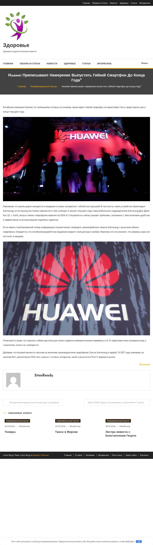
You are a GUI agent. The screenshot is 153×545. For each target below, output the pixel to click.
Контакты (144, 455)
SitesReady (43, 375)
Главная (86, 3)
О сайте (78, 455)
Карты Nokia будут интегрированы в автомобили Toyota (116, 402)
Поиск (144, 63)
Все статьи (117, 455)
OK (138, 541)
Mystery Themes (41, 455)
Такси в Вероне (66, 432)
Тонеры (10, 432)
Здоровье (124, 3)
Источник (145, 364)
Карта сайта (131, 455)
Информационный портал (17, 421)
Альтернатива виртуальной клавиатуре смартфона (34, 402)
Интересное (144, 3)
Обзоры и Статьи (99, 3)
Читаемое (90, 455)
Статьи (134, 3)
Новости (113, 3)
